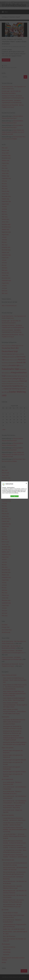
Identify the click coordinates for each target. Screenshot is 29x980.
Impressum (4, 487)
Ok (14, 496)
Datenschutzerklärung (10, 487)
